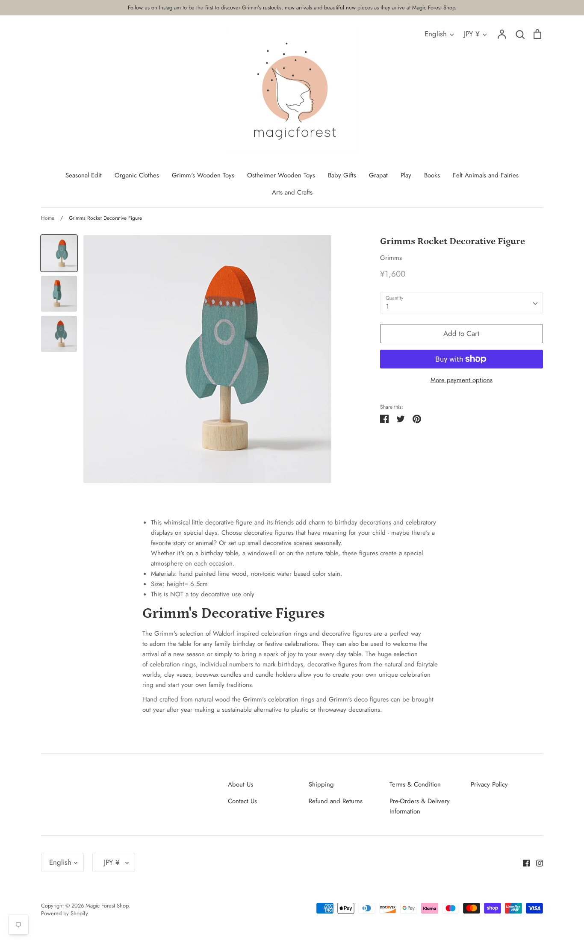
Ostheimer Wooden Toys (281, 175)
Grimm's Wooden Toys (203, 175)
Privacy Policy (489, 784)
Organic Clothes (137, 175)
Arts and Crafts (292, 192)
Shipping (321, 784)
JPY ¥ (472, 34)
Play (406, 175)
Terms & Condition (415, 784)
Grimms (391, 257)
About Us (240, 784)
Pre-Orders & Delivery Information (419, 806)
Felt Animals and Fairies (486, 175)
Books (432, 175)
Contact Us (242, 801)
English (436, 34)
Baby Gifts (342, 175)
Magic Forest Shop (107, 906)
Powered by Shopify (64, 913)
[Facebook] (523, 862)
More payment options (462, 380)
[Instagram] (536, 862)
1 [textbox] (387, 306)
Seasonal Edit (83, 175)
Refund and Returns (336, 801)
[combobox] (461, 302)
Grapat (378, 175)
